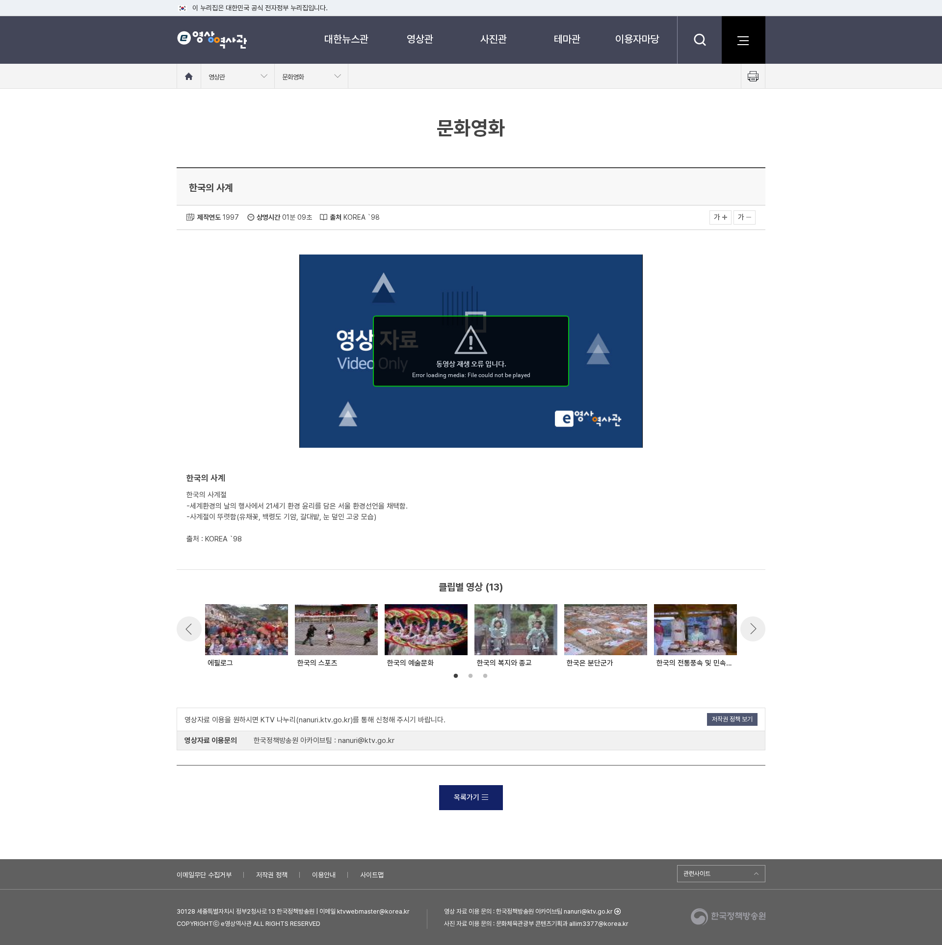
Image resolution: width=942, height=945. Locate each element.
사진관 (493, 39)
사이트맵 (372, 875)
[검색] (699, 40)
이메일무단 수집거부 (204, 875)
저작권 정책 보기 (732, 719)
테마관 (567, 39)
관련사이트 (696, 873)
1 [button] (456, 676)
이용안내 (324, 875)
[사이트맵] (743, 40)
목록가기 (466, 797)
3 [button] (485, 676)
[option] (246, 636)
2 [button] (470, 676)
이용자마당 (637, 39)
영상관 (420, 39)
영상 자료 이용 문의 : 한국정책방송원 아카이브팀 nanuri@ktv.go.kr (528, 911)
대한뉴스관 (346, 39)
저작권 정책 (272, 875)
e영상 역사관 (212, 40)
